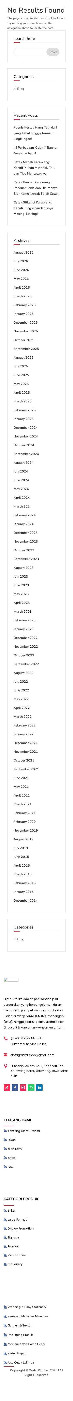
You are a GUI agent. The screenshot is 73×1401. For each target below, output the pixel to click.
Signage (13, 1237)
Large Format (17, 1219)
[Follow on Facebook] (15, 1087)
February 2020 (25, 822)
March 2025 (23, 401)
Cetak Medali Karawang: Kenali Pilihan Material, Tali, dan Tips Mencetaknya (34, 168)
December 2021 (26, 743)
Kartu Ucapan (17, 1353)
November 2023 (26, 541)
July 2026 (21, 261)
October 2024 (24, 445)
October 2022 (24, 655)
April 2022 (22, 708)
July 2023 (21, 576)
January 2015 (24, 892)
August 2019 (23, 839)
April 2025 (22, 392)
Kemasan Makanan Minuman (28, 1316)
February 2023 (25, 620)
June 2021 (21, 778)
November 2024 (26, 436)
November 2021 (26, 751)
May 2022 (21, 699)
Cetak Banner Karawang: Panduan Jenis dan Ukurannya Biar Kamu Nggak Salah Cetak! (36, 188)
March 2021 (23, 804)
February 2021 (25, 813)
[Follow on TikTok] (7, 1087)
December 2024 (26, 427)
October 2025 (24, 340)
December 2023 (26, 533)
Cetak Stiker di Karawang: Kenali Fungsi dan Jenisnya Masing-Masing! (33, 208)
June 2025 (21, 375)
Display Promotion (21, 1228)
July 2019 (21, 848)
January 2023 (24, 629)
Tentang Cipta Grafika (24, 1131)
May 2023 (21, 594)
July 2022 (21, 681)
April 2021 (22, 795)
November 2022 (26, 646)
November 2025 (26, 331)
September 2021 (26, 769)
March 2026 (23, 296)
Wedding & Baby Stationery (27, 1307)
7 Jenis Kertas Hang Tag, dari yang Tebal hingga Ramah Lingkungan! (35, 133)
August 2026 (23, 252)
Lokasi (12, 1140)
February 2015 (25, 883)
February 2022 (25, 725)
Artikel (12, 1158)
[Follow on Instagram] (23, 1087)
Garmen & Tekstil (19, 1325)
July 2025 (21, 366)
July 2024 (21, 471)
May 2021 (21, 787)
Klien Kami (15, 1149)
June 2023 (21, 585)
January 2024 (24, 524)
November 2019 (26, 830)
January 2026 (24, 314)
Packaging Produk (20, 1335)
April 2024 (22, 498)
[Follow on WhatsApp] (31, 1087)
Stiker (12, 1211)
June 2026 (21, 270)
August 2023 (23, 568)
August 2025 (23, 357)
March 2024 (23, 506)
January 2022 (24, 734)
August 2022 (23, 673)
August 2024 (23, 462)
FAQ (10, 1167)
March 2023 (23, 611)
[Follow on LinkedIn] (39, 1087)
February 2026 (25, 305)
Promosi (13, 1246)
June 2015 (21, 857)
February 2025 (25, 410)
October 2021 (24, 760)
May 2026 (21, 279)
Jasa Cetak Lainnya (21, 1362)
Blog (20, 89)
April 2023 (22, 603)
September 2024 (26, 454)
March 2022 (23, 716)
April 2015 (22, 865)
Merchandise (17, 1255)
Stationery (15, 1264)
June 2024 (21, 480)
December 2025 (26, 322)
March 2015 (23, 874)
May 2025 (21, 384)
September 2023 (26, 559)
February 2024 (25, 515)
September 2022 (26, 664)
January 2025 (24, 419)
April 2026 (22, 287)
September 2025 (26, 349)
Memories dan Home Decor (26, 1344)
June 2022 (21, 690)
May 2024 (21, 489)
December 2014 (26, 900)
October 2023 (24, 550)
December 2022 (26, 638)
